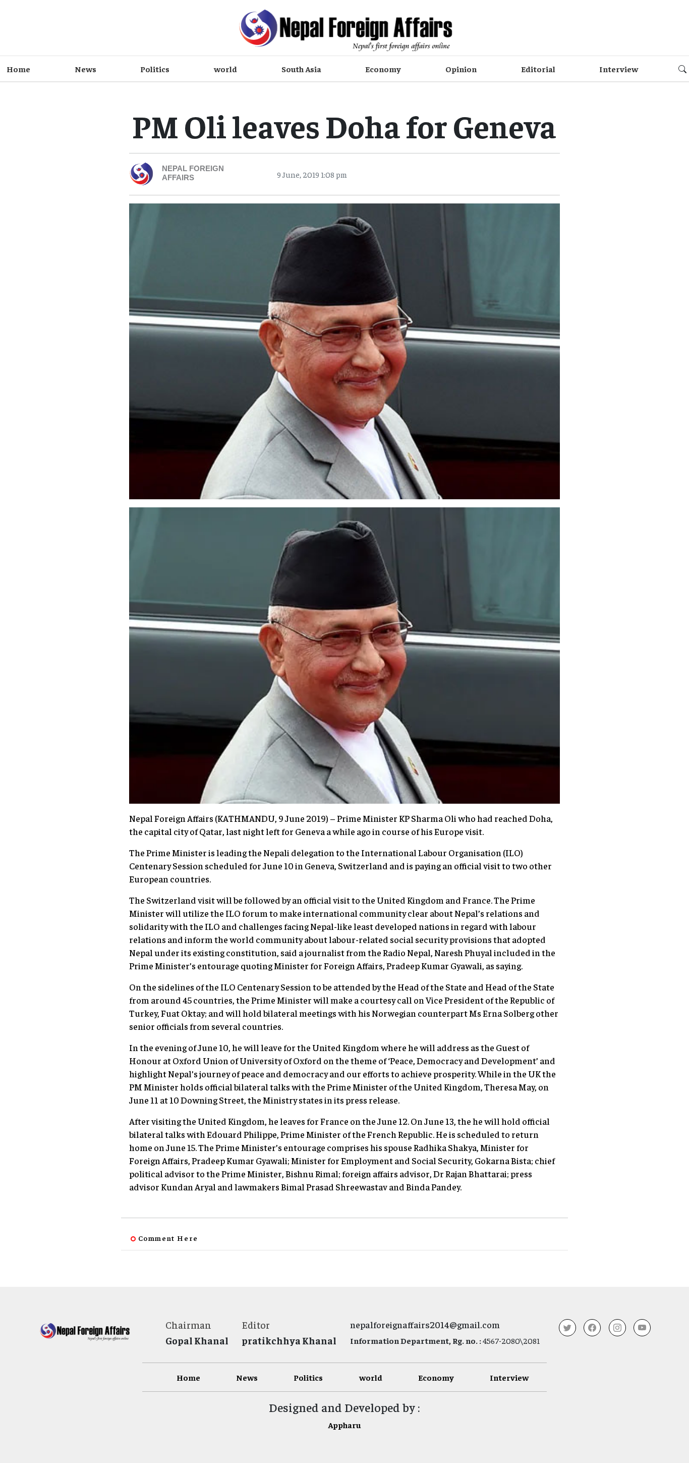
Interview (618, 69)
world (225, 69)
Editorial (538, 69)
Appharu (344, 1425)
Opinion (461, 69)
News (85, 69)
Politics (154, 69)
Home (18, 69)
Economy (383, 69)
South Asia (301, 69)
